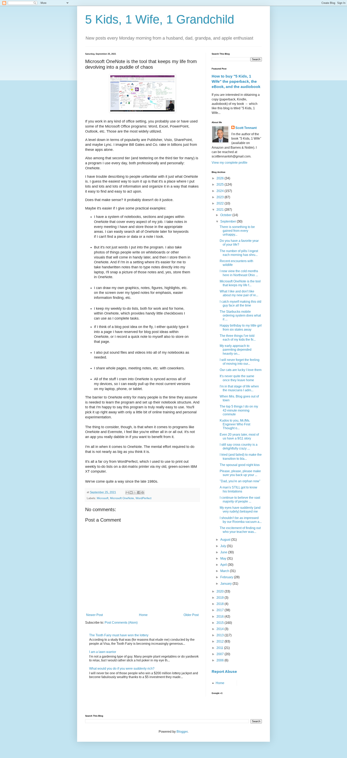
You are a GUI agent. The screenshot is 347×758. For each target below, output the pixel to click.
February (227, 577)
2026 (220, 178)
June (224, 552)
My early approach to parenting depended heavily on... (235, 349)
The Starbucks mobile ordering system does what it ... (240, 315)
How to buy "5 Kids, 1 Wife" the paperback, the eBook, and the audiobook (236, 81)
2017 (220, 610)
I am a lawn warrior (102, 652)
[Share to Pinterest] (143, 492)
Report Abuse (224, 671)
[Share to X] (135, 492)
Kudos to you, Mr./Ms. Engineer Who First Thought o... (235, 424)
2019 (220, 597)
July (223, 546)
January (226, 583)
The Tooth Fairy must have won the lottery (118, 635)
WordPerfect (143, 498)
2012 (220, 641)
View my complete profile (229, 162)
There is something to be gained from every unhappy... (237, 230)
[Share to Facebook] (139, 492)
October (226, 215)
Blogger (182, 731)
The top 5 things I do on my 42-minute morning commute (239, 410)
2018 (220, 604)
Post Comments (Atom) (121, 622)
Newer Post (94, 615)
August (225, 539)
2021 (220, 209)
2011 (220, 648)
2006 (220, 660)
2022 (220, 203)
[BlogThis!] (131, 492)
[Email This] (127, 492)
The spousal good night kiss (240, 465)
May (223, 558)
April (224, 564)
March (225, 571)
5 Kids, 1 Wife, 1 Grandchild (159, 19)
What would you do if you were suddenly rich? (121, 668)
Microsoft (102, 498)
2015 (220, 622)
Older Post (191, 615)
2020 (220, 591)
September (228, 221)
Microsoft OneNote (122, 498)
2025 (220, 184)
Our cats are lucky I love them (240, 370)
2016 (220, 616)
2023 (220, 197)
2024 (220, 191)
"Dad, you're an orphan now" (240, 481)
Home (143, 615)
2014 (220, 629)
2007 (220, 654)
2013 (220, 635)
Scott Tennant (246, 128)
